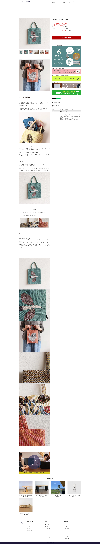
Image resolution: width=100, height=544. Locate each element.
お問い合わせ (29, 526)
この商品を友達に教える (56, 102)
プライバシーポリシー (30, 532)
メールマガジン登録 (68, 530)
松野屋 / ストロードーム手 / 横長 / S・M (25, 513)
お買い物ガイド (29, 530)
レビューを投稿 (55, 106)
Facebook (67, 536)
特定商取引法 (29, 528)
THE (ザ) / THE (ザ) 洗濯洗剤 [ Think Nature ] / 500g (75, 495)
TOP (19, 11)
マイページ (66, 526)
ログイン (66, 524)
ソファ (47, 530)
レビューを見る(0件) (56, 105)
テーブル (47, 524)
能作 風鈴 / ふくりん (58, 495)
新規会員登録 (67, 528)
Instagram (67, 538)
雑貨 (21, 11)
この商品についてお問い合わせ (67, 40)
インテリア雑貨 (48, 528)
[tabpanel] (34, 33)
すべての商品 (48, 537)
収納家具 (47, 532)
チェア (47, 526)
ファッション (25, 11)
